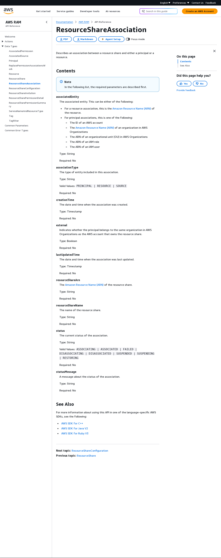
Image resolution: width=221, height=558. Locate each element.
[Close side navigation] (46, 22)
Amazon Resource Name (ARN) (131, 108)
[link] (103, 22)
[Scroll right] (123, 11)
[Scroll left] (33, 11)
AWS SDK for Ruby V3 (74, 433)
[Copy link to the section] (53, 71)
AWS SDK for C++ (72, 423)
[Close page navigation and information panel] (214, 51)
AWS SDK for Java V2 (74, 428)
